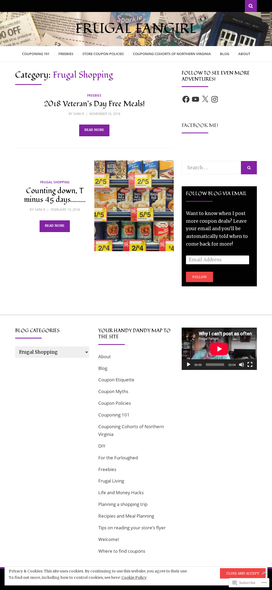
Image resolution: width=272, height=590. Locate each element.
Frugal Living (111, 481)
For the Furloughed (118, 458)
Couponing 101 (35, 53)
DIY (101, 446)
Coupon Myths (113, 391)
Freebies (65, 53)
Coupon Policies (114, 403)
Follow (199, 277)
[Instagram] (214, 99)
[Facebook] (186, 99)
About (244, 53)
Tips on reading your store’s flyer (132, 528)
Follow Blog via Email (216, 193)
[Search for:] (211, 168)
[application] (219, 349)
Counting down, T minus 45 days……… (55, 195)
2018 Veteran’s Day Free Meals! (94, 104)
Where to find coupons (121, 551)
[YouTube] (195, 99)
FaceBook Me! (200, 125)
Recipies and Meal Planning (126, 516)
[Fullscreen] (250, 364)
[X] (205, 99)
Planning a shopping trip (122, 504)
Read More (94, 130)
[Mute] (241, 364)
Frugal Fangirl (136, 28)
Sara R (78, 114)
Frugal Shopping (55, 182)
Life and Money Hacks (121, 492)
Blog (224, 53)
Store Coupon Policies (103, 53)
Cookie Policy (134, 577)
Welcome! (108, 539)
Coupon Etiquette (116, 380)
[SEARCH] (249, 167)
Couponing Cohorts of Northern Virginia (172, 53)
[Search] (251, 6)
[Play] (188, 364)
